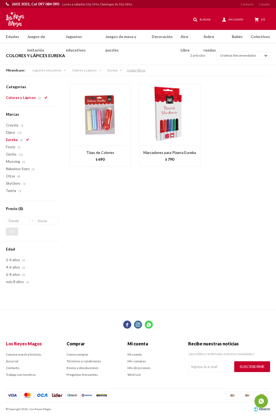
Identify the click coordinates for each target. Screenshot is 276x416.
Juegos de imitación (36, 38)
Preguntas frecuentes (82, 375)
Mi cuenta (134, 354)
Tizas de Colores (100, 152)
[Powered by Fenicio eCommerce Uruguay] (262, 409)
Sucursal (12, 361)
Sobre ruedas (209, 38)
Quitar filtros (136, 70)
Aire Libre (185, 38)
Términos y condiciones (84, 361)
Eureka (113, 70)
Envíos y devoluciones (83, 368)
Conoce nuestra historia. (24, 354)
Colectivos (260, 36)
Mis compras (136, 361)
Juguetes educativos (76, 38)
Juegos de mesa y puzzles (120, 38)
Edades (12, 36)
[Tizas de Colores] (100, 115)
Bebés (237, 36)
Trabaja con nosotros (21, 375)
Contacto (247, 4)
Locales (264, 4)
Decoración (162, 36)
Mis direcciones (139, 368)
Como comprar (77, 354)
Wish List (134, 375)
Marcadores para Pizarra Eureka (169, 152)
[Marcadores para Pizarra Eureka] (170, 115)
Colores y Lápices (84, 70)
